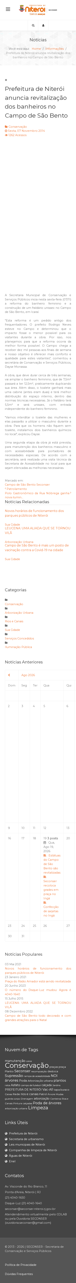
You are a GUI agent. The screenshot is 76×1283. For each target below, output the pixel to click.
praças (53, 1066)
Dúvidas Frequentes (19, 1274)
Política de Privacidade (20, 1265)
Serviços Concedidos (19, 638)
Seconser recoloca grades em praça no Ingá (50, 889)
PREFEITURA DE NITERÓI (23, 1089)
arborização (41, 1098)
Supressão (14, 1076)
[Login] (43, 25)
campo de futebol (31, 1085)
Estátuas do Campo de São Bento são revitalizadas (51, 864)
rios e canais (29, 1094)
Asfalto (15, 1085)
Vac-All (47, 1089)
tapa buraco (61, 1089)
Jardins (56, 1085)
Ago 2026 (28, 675)
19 (51, 877)
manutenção (15, 1061)
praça (62, 1066)
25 (34, 926)
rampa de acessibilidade (37, 1076)
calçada (47, 1085)
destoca (53, 1071)
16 (9, 838)
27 (68, 926)
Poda (23, 1080)
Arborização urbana (40, 1080)
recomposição (39, 1071)
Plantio (9, 1071)
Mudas (59, 1094)
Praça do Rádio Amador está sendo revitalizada (38, 981)
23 (9, 926)
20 (68, 838)
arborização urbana (16, 1108)
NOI (54, 1076)
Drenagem (27, 1098)
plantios (60, 1080)
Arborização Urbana (19, 542)
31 (22, 936)
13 (67, 828)
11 (34, 828)
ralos (7, 1085)
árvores (11, 1080)
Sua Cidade (12, 524)
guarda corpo (12, 1098)
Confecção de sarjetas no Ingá (51, 911)
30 (10, 936)
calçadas (27, 1103)
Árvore (51, 1094)
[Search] (33, 25)
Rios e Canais (14, 621)
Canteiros (55, 1098)
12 (44, 828)
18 (34, 838)
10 (23, 828)
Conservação (18, 126)
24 (23, 926)
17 (22, 838)
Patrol (43, 1094)
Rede (16, 1094)
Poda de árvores (47, 1103)
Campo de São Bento (20, 484)
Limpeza (38, 1107)
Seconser (43, 484)
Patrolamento (17, 489)
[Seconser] (38, 10)
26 (45, 926)
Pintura (17, 1103)
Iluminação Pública (18, 647)
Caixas (8, 1094)
